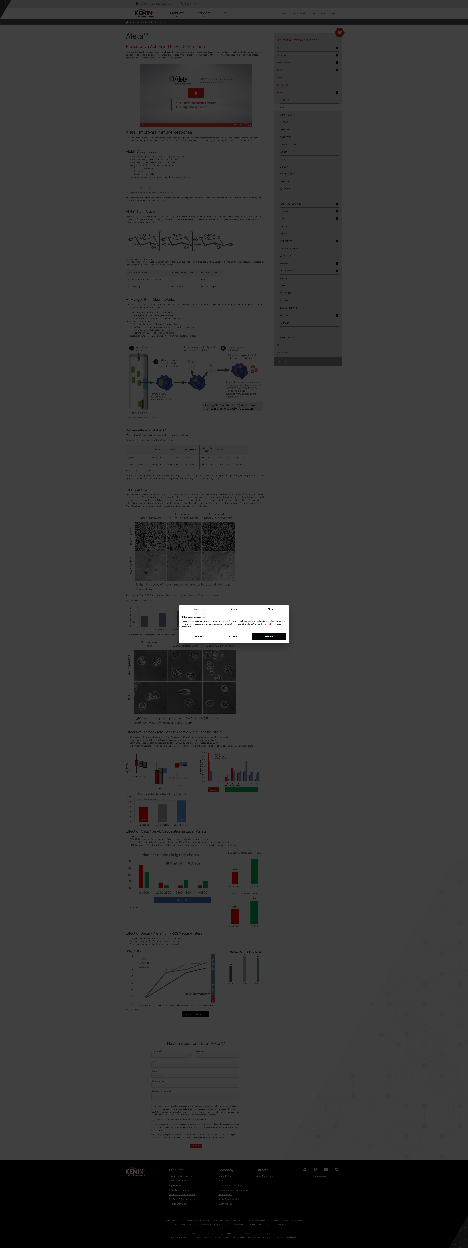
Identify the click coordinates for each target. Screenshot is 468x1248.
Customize (232, 636)
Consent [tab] (197, 609)
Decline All (199, 636)
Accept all (269, 636)
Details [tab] (234, 609)
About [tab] (270, 609)
